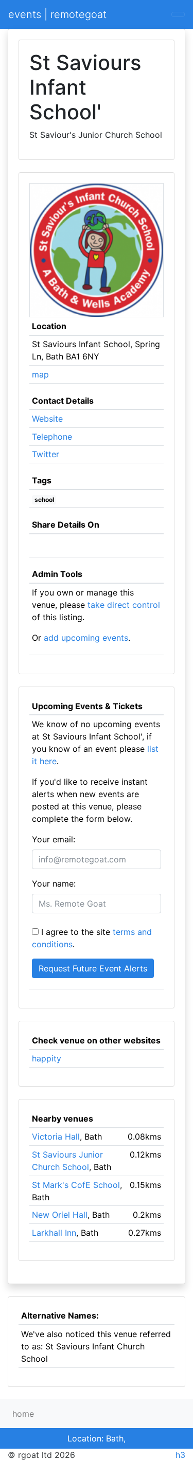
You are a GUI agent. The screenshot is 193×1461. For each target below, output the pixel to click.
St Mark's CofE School (76, 1185)
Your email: (53, 839)
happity (46, 1058)
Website (47, 418)
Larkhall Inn (54, 1233)
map (40, 374)
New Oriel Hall (59, 1215)
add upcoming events (86, 638)
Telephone (52, 436)
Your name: (54, 883)
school (44, 499)
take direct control (123, 605)
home (23, 1414)
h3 (180, 1455)
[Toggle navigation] (178, 14)
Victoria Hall (56, 1136)
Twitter (45, 454)
